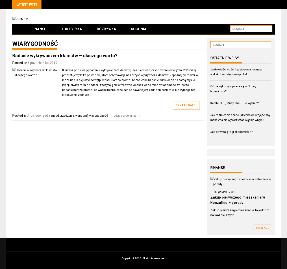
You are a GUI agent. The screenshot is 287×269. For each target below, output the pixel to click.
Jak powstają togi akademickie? (231, 131)
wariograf (81, 115)
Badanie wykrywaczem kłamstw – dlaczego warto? (64, 55)
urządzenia (67, 115)
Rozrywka (106, 29)
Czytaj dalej (186, 105)
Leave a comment (127, 115)
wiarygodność (98, 115)
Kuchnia (138, 29)
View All (262, 228)
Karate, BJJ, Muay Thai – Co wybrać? (234, 103)
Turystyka (71, 29)
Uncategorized (37, 115)
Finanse (39, 29)
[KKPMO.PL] (18, 29)
